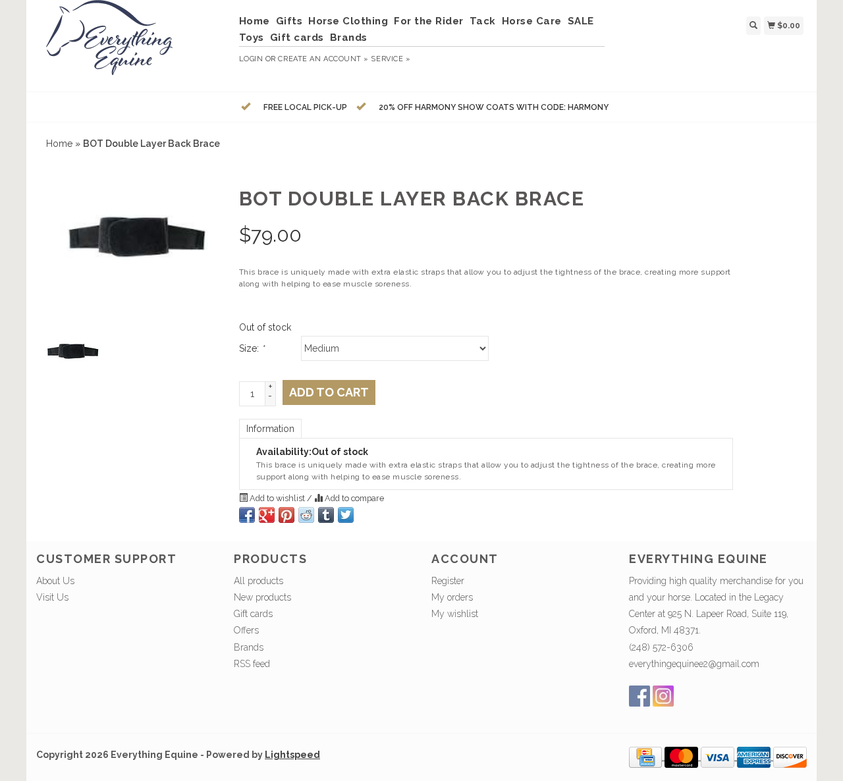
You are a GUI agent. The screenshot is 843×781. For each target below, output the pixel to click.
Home (254, 21)
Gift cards (297, 37)
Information (270, 428)
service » (390, 59)
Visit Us (52, 597)
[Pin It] (286, 515)
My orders (452, 597)
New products (262, 597)
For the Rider (429, 21)
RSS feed (252, 664)
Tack (483, 21)
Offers (246, 630)
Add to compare (353, 498)
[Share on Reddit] (306, 515)
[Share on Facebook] (247, 515)
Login (251, 59)
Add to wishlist (277, 498)
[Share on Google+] (267, 515)
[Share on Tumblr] (326, 515)
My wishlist (454, 613)
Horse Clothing (348, 21)
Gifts (289, 21)
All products (258, 581)
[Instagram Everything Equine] (663, 696)
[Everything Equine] (132, 44)
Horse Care (532, 21)
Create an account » (323, 59)
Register (447, 581)
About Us (55, 581)
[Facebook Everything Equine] (639, 696)
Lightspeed (292, 754)
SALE (581, 21)
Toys (251, 37)
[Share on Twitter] (346, 515)
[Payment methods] (647, 756)
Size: (251, 348)
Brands (348, 37)
